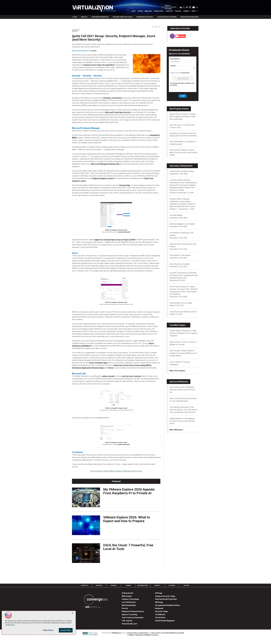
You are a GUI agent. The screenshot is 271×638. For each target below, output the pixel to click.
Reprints (157, 585)
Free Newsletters (142, 585)
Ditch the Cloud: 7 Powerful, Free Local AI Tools (128, 547)
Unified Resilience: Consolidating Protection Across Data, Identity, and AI (182, 421)
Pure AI (125, 608)
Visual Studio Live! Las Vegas (180, 303)
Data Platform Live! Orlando (180, 255)
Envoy (110, 368)
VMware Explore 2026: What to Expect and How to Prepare (126, 519)
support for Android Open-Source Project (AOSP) (115, 240)
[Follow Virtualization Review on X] (184, 7)
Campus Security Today (165, 596)
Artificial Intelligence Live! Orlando (182, 224)
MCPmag (159, 602)
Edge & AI (84, 17)
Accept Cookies (65, 630)
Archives (113, 585)
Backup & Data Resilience (190, 17)
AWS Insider (127, 596)
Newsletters (158, 11)
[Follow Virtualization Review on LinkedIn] (181, 8)
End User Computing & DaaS (122, 17)
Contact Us (84, 585)
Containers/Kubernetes (100, 17)
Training (178, 11)
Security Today (161, 611)
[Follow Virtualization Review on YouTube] (193, 7)
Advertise (169, 11)
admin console (108, 376)
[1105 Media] (92, 607)
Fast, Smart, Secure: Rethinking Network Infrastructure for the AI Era (182, 389)
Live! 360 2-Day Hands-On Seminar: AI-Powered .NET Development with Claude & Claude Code (183, 275)
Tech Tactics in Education (132, 617)
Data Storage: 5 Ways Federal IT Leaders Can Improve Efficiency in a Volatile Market (183, 353)
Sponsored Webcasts (179, 381)
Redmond (159, 608)
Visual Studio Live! (129, 624)
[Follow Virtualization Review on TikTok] (187, 8)
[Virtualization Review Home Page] (94, 9)
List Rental (172, 585)
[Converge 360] (95, 600)
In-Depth (75, 31)
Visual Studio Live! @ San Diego (181, 171)
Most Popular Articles (179, 109)
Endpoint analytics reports (103, 178)
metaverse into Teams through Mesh (98, 65)
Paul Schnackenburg (81, 51)
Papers (140, 11)
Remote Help (124, 185)
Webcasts (148, 11)
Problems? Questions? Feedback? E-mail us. (143, 635)
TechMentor (160, 614)
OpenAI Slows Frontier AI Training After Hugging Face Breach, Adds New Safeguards (182, 116)
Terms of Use (156, 633)
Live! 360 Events (129, 602)
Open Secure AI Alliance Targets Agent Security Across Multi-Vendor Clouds (183, 152)
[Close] (72, 613)
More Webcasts (176, 430)
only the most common (131, 376)
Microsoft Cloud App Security (117, 112)
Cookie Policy (143, 633)
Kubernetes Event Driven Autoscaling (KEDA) (132, 365)
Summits (186, 11)
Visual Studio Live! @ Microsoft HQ (183, 312)
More (193, 11)
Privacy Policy (185, 73)
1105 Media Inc (116, 633)
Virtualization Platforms (166, 17)
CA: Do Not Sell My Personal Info (172, 633)
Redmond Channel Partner (133, 611)
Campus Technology (130, 599)
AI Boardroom (127, 593)
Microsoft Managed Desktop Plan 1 (106, 164)
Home (133, 11)
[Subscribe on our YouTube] (176, 38)
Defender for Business (112, 98)
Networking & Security (145, 17)
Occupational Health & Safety (167, 605)
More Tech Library (177, 371)
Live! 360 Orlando (176, 215)
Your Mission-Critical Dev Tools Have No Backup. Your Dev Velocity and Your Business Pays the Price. (183, 409)
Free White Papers (177, 325)
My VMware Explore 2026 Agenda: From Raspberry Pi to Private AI (129, 491)
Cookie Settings (48, 630)
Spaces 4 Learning (129, 614)
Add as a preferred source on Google (170, 7)
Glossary (186, 585)
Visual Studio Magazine (165, 621)
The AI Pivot (160, 617)
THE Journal (127, 621)
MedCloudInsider (129, 605)
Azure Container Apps (98, 363)
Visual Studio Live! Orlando (179, 264)
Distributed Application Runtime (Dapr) (88, 368)
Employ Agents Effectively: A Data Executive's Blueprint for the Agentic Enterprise (183, 333)
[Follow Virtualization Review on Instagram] (190, 8)
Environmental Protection (166, 599)
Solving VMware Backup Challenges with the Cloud (116, 471)
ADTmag (158, 593)
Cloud (74, 17)
